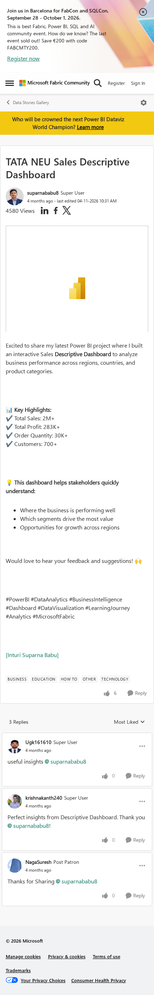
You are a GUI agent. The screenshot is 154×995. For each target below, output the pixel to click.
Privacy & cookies (67, 956)
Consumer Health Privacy (98, 980)
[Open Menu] (144, 103)
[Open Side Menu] (10, 83)
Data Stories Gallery (31, 102)
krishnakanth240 (43, 797)
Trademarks (18, 970)
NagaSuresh (38, 861)
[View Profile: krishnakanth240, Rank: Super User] (15, 801)
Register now (23, 58)
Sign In (138, 83)
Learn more (90, 126)
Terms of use (106, 956)
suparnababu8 (43, 192)
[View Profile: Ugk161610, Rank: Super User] (15, 746)
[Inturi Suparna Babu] (32, 654)
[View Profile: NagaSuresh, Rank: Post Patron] (15, 865)
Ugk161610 (38, 742)
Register (116, 83)
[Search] (97, 83)
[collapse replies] (77, 736)
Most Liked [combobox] (129, 721)
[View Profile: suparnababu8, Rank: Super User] (15, 196)
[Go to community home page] (54, 83)
